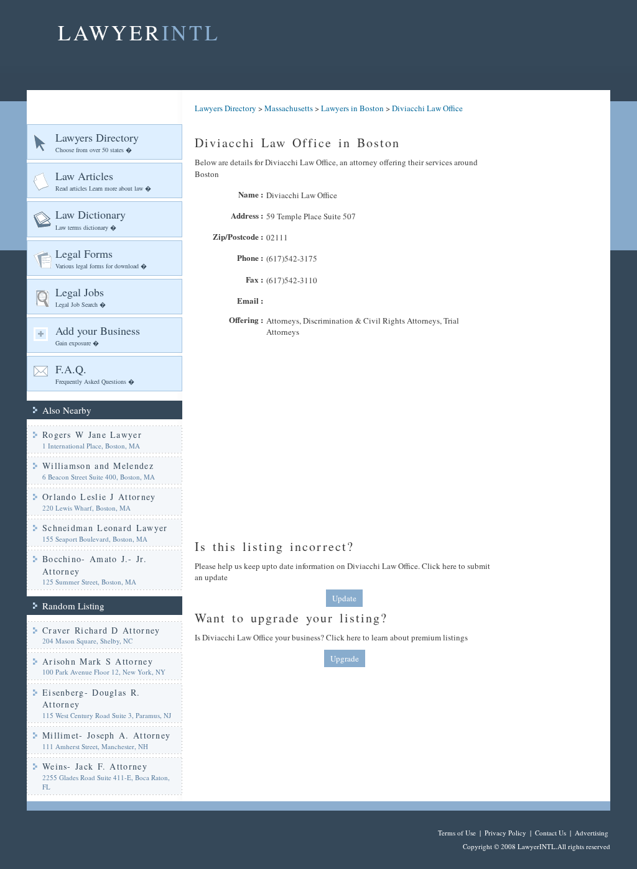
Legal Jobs (80, 296)
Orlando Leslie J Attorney (99, 497)
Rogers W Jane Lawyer (92, 434)
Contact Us (550, 832)
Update (344, 598)
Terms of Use (457, 832)
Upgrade (344, 658)
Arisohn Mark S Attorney (97, 661)
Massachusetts (288, 108)
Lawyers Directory (97, 142)
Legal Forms (101, 258)
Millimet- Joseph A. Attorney (106, 735)
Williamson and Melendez (98, 465)
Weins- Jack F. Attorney (94, 766)
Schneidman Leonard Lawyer (105, 528)
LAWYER (139, 32)
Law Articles (103, 180)
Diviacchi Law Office (427, 108)
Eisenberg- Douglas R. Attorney (91, 698)
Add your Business (97, 335)
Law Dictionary (90, 219)
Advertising (591, 832)
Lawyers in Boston (352, 108)
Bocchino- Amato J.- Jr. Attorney (94, 565)
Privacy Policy (505, 832)
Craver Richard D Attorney (101, 630)
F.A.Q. (94, 374)
